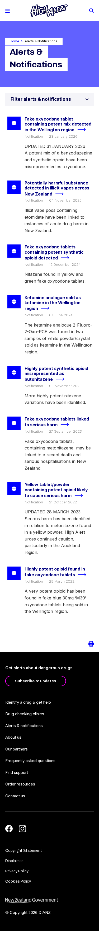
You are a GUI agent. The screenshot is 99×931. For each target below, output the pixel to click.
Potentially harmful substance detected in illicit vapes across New (57, 188)
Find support (16, 772)
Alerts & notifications (24, 725)
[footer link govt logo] (49, 900)
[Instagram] (22, 828)
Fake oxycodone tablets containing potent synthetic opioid (54, 252)
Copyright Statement (23, 851)
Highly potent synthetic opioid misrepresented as (56, 374)
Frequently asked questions (30, 760)
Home (14, 41)
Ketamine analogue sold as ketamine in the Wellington (53, 303)
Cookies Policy (18, 881)
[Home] (49, 10)
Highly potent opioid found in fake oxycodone (55, 572)
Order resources (20, 784)
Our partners (16, 749)
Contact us (15, 795)
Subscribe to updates (35, 681)
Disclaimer (14, 861)
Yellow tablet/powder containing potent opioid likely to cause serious (56, 490)
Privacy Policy (17, 871)
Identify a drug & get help (28, 702)
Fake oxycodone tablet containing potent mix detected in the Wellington (58, 124)
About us (13, 737)
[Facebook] (9, 828)
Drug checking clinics (24, 713)
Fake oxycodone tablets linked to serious (57, 422)
